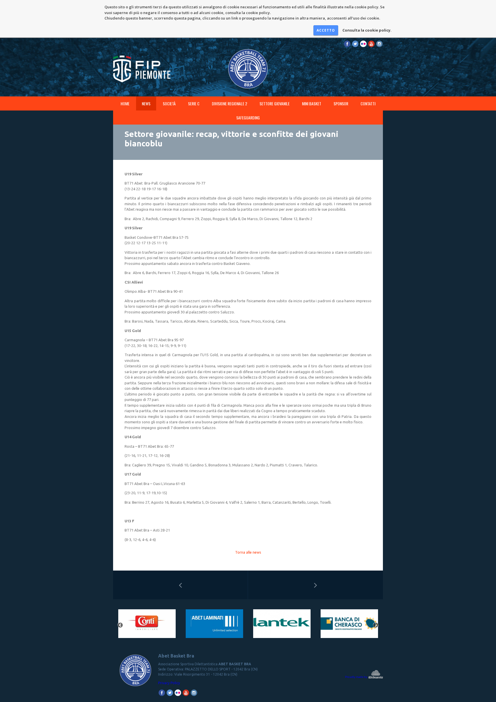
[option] (147, 625)
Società (169, 103)
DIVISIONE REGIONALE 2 (229, 103)
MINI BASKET (311, 103)
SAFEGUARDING (248, 118)
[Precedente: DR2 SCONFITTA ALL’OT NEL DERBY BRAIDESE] (180, 585)
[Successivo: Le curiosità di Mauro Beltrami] (315, 585)
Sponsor (341, 103)
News (146, 103)
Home (125, 103)
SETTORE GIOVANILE (274, 103)
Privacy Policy (169, 683)
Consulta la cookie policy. (367, 30)
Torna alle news (248, 552)
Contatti (368, 103)
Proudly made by (356, 676)
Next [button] (376, 625)
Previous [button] (120, 625)
